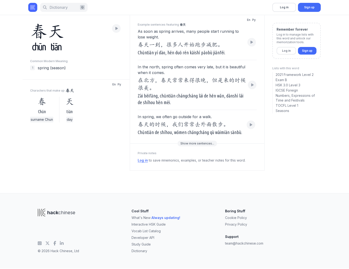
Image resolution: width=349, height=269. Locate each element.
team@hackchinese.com (244, 243)
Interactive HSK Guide (149, 224)
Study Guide (141, 244)
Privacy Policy (236, 224)
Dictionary (139, 251)
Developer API (143, 238)
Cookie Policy (236, 218)
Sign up (309, 7)
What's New (156, 218)
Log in (284, 7)
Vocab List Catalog (146, 231)
